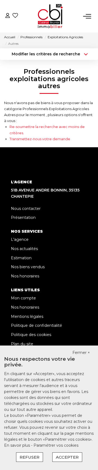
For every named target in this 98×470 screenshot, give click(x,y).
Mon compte (23, 298)
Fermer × (81, 352)
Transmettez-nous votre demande (40, 139)
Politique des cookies (31, 334)
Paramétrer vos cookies (55, 445)
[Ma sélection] (15, 16)
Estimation (21, 257)
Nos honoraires (25, 276)
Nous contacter (26, 208)
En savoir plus (17, 445)
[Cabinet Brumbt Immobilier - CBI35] (50, 16)
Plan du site (22, 343)
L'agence (20, 239)
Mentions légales (27, 316)
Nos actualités (24, 248)
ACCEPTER (67, 457)
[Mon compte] (7, 16)
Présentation (23, 217)
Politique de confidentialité (36, 325)
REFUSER (29, 457)
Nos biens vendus (28, 266)
